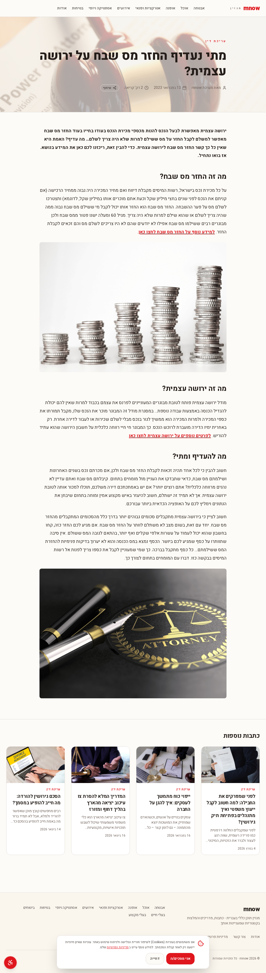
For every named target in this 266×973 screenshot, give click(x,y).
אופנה (170, 8)
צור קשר (239, 936)
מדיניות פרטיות (216, 936)
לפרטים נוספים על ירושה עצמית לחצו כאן (170, 435)
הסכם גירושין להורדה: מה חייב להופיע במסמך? (36, 799)
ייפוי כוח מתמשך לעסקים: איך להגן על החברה (169, 803)
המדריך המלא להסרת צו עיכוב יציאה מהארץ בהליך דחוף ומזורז (101, 803)
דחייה (155, 958)
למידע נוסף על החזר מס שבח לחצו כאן (176, 232)
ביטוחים (29, 907)
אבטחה (199, 8)
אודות (62, 8)
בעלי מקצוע (137, 915)
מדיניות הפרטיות (118, 947)
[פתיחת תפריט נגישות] (10, 962)
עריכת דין (216, 41)
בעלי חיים (158, 915)
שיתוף (107, 88)
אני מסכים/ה (180, 958)
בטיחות (77, 8)
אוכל (184, 8)
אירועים (123, 8)
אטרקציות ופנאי (148, 8)
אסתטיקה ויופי (100, 8)
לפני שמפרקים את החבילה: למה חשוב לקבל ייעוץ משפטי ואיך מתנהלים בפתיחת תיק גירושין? (231, 809)
